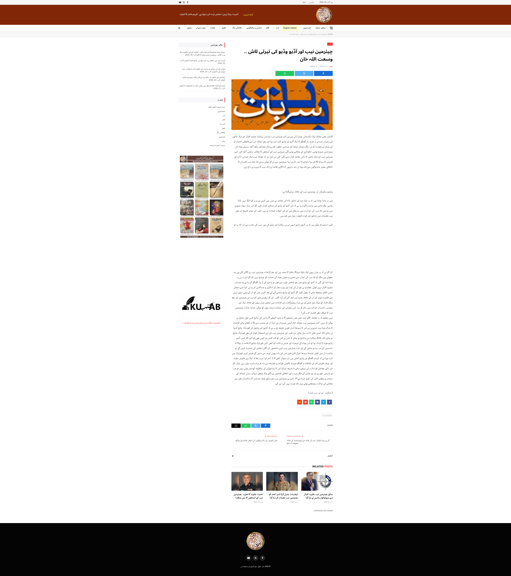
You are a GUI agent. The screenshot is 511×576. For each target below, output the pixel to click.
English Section (290, 28)
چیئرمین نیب (327, 415)
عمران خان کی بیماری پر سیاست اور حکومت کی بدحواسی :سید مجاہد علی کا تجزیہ (227, 14)
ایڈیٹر (331, 66)
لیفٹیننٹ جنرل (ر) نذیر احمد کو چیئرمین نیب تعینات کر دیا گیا (283, 496)
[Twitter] (342, 150)
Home (330, 34)
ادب (277, 28)
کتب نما (222, 124)
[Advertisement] (282, 246)
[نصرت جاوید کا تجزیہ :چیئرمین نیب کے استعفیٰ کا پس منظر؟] (247, 481)
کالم (267, 28)
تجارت (212, 28)
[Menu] (331, 28)
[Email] (342, 163)
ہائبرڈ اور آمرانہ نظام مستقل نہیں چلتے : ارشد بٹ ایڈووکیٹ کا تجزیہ (202, 85)
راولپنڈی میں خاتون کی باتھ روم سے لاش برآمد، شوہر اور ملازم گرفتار (204, 79)
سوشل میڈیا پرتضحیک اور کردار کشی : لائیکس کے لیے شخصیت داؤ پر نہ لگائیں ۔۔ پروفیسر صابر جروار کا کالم (202, 54)
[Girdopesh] (324, 15)
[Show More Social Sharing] (272, 73)
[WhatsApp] (342, 156)
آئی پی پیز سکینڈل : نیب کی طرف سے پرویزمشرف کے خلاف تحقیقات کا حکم (308, 442)
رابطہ (304, 2)
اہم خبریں (307, 28)
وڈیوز (189, 28)
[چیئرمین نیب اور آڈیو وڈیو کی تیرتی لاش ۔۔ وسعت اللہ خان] (282, 104)
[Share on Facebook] (323, 73)
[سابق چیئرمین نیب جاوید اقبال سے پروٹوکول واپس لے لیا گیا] (317, 481)
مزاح (223, 141)
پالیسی (311, 2)
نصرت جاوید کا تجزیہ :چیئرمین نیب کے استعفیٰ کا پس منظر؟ (248, 496)
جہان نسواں (201, 28)
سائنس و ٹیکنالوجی (254, 28)
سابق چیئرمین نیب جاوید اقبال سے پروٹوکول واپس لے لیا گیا (318, 496)
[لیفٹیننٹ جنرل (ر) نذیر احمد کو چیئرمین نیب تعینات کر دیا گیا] (282, 481)
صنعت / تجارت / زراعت (217, 145)
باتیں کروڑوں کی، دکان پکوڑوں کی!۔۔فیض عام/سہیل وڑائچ (256, 440)
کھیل (224, 28)
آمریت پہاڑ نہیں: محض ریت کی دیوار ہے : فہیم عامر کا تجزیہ (204, 60)
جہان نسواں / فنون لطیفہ (216, 107)
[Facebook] (342, 143)
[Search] (179, 28)
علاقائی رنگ (237, 28)
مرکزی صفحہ (320, 28)
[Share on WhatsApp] (284, 73)
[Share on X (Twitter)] (304, 73)
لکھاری (330, 44)
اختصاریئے (221, 111)
